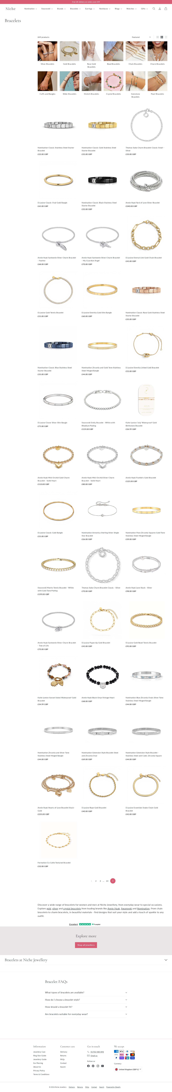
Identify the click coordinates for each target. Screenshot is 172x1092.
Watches (130, 8)
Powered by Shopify (113, 1087)
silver (55, 908)
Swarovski (46, 8)
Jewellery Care (39, 1052)
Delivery (63, 1052)
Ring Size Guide (39, 1056)
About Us (37, 1067)
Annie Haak (114, 908)
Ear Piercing (38, 1063)
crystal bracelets (72, 908)
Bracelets (74, 8)
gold (49, 908)
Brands (60, 8)
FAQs (62, 1059)
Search (63, 1067)
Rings (117, 8)
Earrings (89, 8)
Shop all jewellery (86, 945)
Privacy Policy (39, 1071)
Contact (63, 1063)
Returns (63, 1056)
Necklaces (103, 8)
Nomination (29, 8)
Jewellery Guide (39, 1059)
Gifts (143, 8)
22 (107, 881)
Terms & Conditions (41, 1074)
